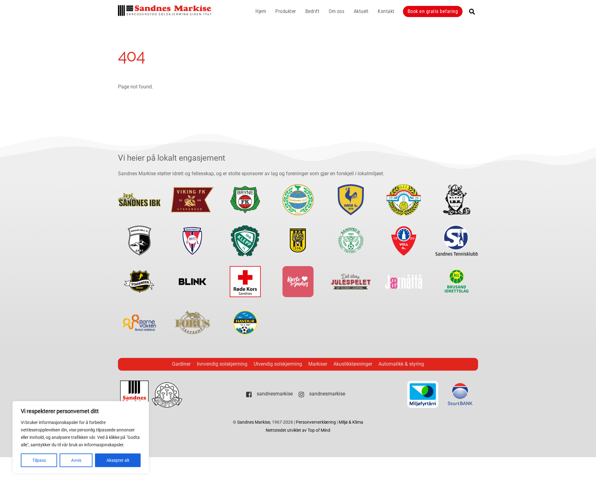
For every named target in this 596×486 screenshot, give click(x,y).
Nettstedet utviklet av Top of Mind (298, 430)
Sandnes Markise (253, 422)
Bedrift (312, 11)
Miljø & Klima (351, 422)
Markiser (317, 364)
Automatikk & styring (401, 364)
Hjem (260, 11)
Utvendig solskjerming (278, 364)
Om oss (336, 11)
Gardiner (181, 364)
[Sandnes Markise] (164, 13)
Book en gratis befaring (433, 11)
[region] (80, 437)
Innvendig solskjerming (222, 364)
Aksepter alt (117, 460)
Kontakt (386, 11)
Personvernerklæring (316, 422)
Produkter (285, 11)
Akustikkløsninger (352, 364)
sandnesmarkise (274, 394)
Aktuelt (361, 11)
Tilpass (39, 460)
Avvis (76, 460)
